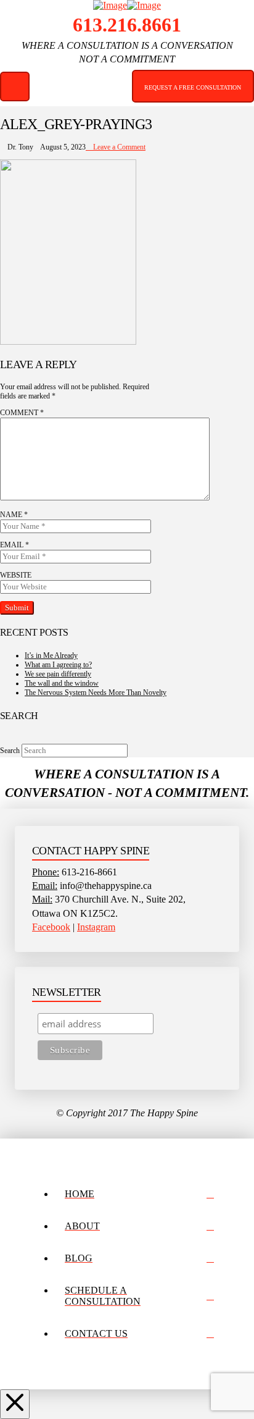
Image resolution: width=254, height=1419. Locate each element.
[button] (15, 86)
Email (14, 545)
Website (15, 575)
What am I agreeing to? (58, 664)
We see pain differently (58, 674)
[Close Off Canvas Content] (15, 1404)
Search (10, 750)
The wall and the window (62, 683)
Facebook (51, 927)
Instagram (96, 927)
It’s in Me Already (51, 655)
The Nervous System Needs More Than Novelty (95, 692)
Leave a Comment (118, 147)
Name (14, 514)
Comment (22, 412)
